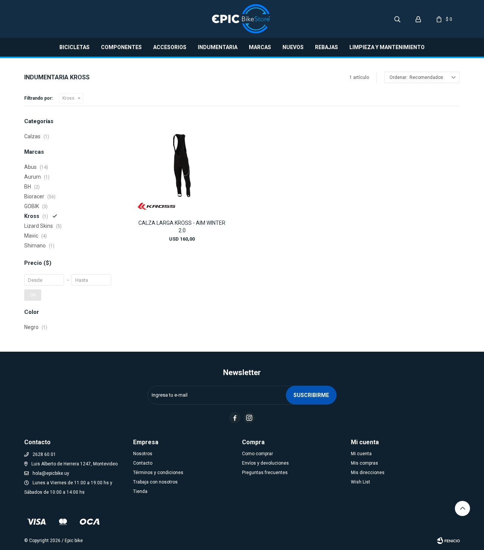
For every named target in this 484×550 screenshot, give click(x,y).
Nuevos (293, 47)
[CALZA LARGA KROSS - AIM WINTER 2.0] (182, 165)
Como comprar (257, 453)
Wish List (360, 482)
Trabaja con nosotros (155, 482)
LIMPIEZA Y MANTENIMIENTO (387, 47)
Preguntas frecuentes (265, 472)
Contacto (142, 463)
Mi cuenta (361, 453)
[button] (397, 19)
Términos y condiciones (158, 472)
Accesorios (169, 47)
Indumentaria (217, 47)
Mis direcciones (368, 472)
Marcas (260, 47)
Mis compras (364, 463)
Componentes (121, 47)
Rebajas (326, 47)
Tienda (140, 491)
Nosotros (142, 453)
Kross (68, 98)
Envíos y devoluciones (265, 463)
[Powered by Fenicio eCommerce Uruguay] (448, 540)
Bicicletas (74, 47)
